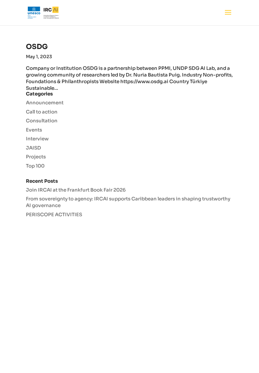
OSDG (37, 46)
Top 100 (35, 166)
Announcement (44, 103)
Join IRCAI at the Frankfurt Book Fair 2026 (76, 190)
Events (34, 130)
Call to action (41, 112)
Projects (36, 157)
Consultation (41, 121)
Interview (37, 139)
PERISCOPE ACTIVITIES (54, 214)
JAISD (33, 148)
